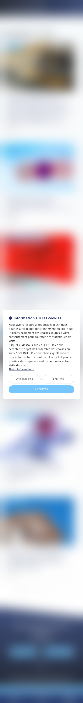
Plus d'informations (21, 369)
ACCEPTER (41, 389)
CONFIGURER (24, 379)
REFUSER (58, 379)
